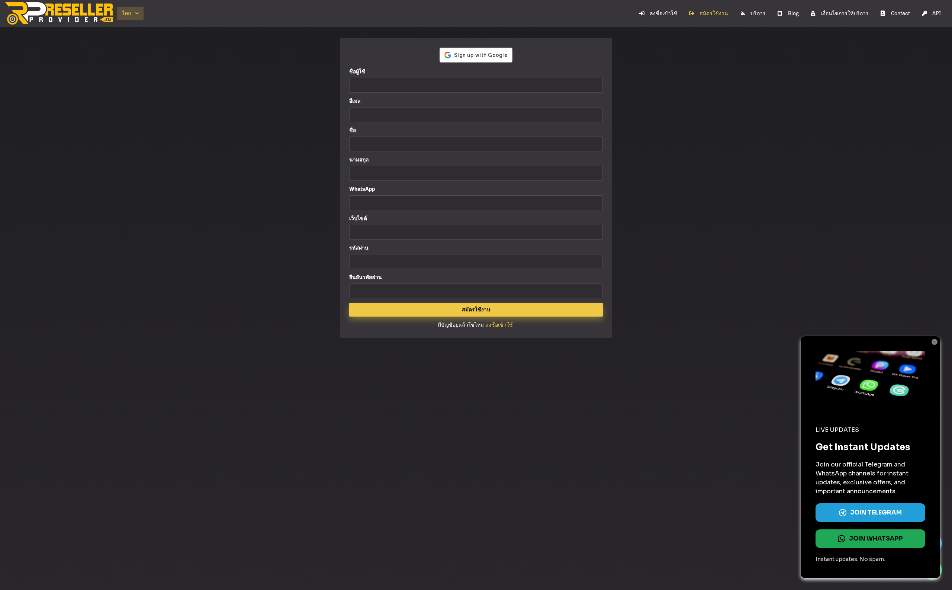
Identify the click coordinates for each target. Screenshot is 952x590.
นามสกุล (359, 160)
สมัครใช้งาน (713, 13)
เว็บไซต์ (358, 218)
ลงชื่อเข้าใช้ (663, 13)
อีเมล (355, 101)
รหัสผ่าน (359, 248)
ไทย (126, 13)
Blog (793, 13)
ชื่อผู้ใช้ (357, 71)
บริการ (758, 13)
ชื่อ (352, 130)
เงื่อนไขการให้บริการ (845, 13)
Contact (900, 13)
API (936, 13)
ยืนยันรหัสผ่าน (365, 277)
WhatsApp (362, 189)
